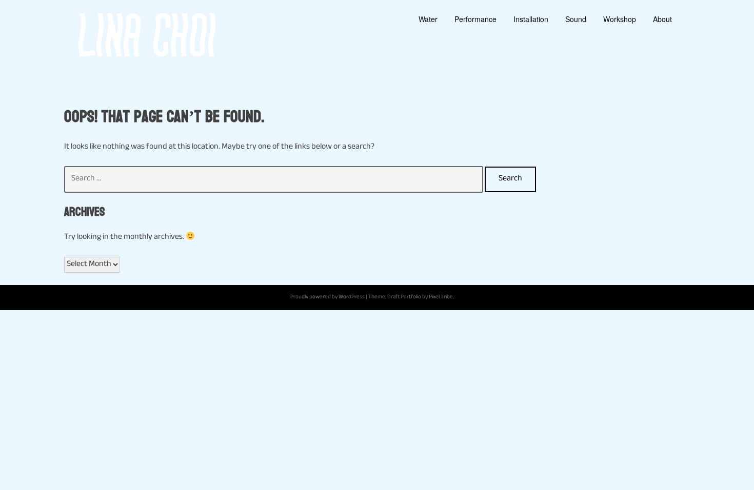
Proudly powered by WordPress (327, 297)
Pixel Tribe (441, 297)
